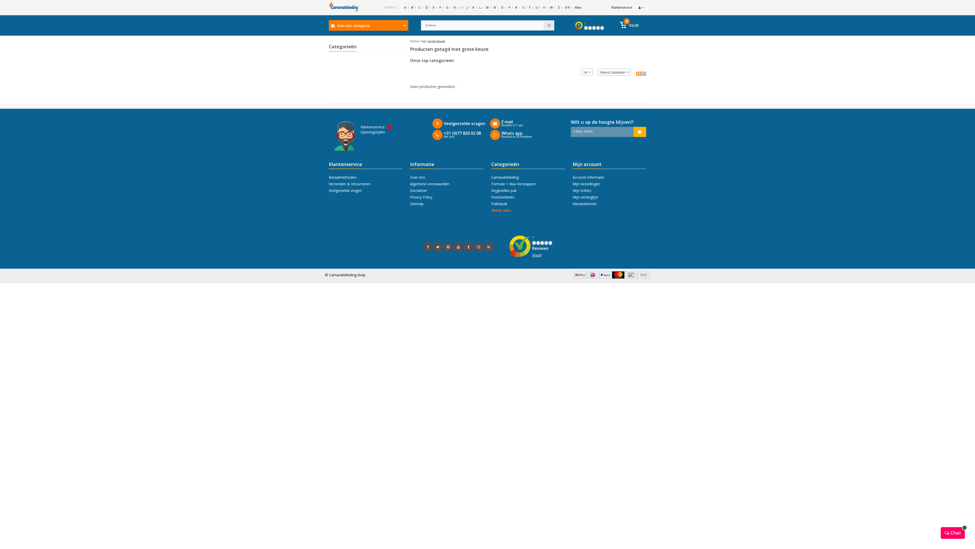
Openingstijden (373, 132)
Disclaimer (418, 190)
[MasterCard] (618, 277)
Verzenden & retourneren (349, 183)
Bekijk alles (501, 210)
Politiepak (499, 203)
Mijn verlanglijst (585, 197)
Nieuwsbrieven (585, 203)
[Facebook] (428, 247)
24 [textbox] (585, 72)
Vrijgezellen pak (504, 190)
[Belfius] (580, 277)
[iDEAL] (593, 277)
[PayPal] (605, 277)
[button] (629, 25)
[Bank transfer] (643, 277)
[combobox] (614, 72)
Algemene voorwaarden (429, 183)
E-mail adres (583, 131)
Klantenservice (621, 7)
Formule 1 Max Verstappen (513, 183)
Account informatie (588, 177)
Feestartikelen (502, 197)
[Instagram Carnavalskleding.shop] (479, 247)
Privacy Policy (421, 197)
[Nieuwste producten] (489, 247)
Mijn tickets (582, 190)
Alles (578, 7)
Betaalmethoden (342, 177)
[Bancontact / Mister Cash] (631, 277)
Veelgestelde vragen (345, 190)
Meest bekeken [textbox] (612, 72)
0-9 (567, 7)
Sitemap (417, 203)
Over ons (417, 177)
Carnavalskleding (505, 177)
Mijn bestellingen (586, 183)
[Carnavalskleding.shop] (344, 7)
